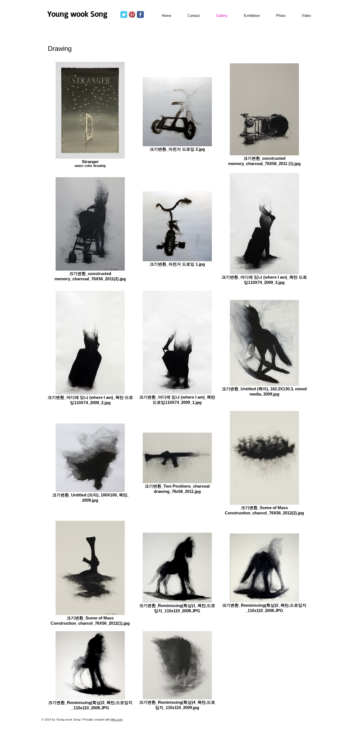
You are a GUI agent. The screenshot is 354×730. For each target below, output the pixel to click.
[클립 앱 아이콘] (132, 14)
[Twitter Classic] (123, 14)
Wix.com (117, 719)
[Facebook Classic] (140, 14)
